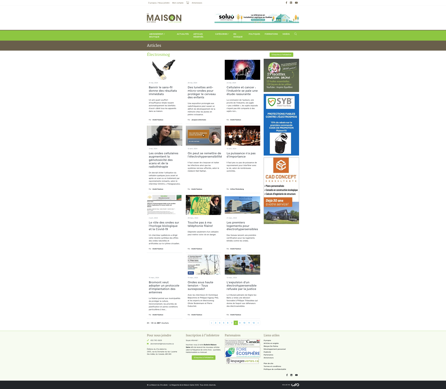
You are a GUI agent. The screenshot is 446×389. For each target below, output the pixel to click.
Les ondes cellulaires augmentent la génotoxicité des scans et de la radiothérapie (163, 160)
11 (249, 323)
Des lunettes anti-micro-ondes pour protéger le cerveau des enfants (202, 92)
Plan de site (268, 363)
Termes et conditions (272, 366)
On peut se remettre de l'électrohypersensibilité (205, 155)
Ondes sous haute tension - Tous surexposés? (200, 286)
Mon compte (177, 3)
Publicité (267, 352)
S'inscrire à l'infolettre (281, 55)
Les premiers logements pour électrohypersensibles (242, 226)
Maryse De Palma (271, 346)
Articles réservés (198, 35)
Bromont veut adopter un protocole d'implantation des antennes (164, 287)
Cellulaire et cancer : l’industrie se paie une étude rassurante (242, 91)
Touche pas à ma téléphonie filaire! (200, 224)
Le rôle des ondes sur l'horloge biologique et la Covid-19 (164, 226)
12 (254, 323)
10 (244, 323)
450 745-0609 (156, 340)
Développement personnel (275, 349)
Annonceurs (269, 358)
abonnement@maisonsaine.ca (162, 344)
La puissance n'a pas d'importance (241, 155)
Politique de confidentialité (275, 369)
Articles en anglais (271, 343)
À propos (267, 340)
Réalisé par (286, 385)
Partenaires (268, 355)
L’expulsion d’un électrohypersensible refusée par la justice (242, 286)
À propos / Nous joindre (158, 3)
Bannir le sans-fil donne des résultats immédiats (163, 91)
